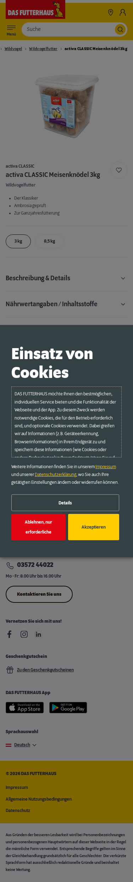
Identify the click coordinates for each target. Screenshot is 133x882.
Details (65, 502)
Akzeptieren (94, 527)
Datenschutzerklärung (55, 474)
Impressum (105, 466)
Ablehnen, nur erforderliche (38, 527)
